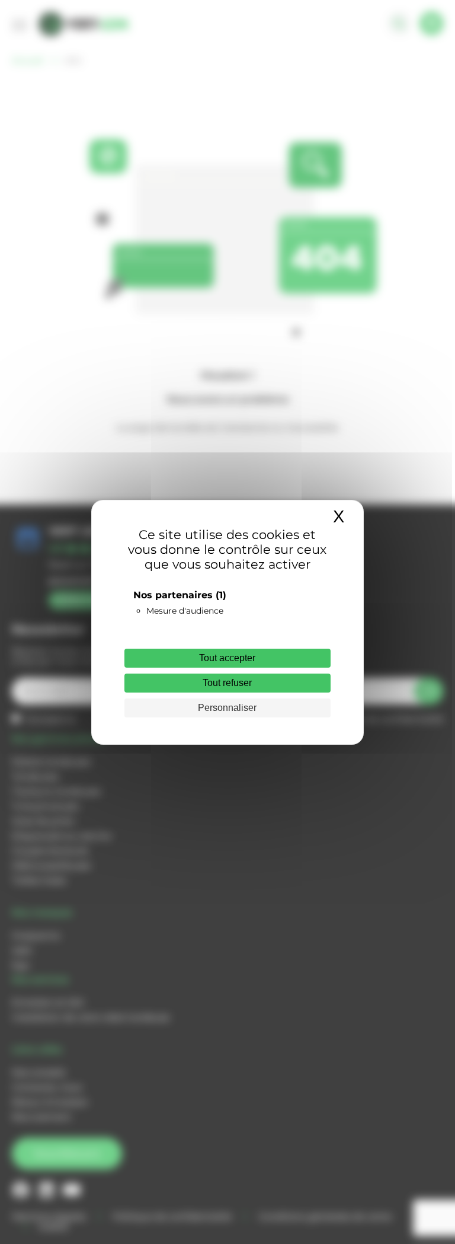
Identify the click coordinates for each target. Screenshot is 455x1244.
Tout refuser (227, 683)
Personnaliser (227, 708)
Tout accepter (227, 658)
